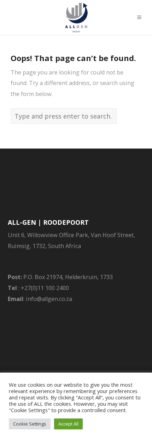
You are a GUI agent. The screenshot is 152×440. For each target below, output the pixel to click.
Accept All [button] (68, 424)
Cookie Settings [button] (29, 424)
